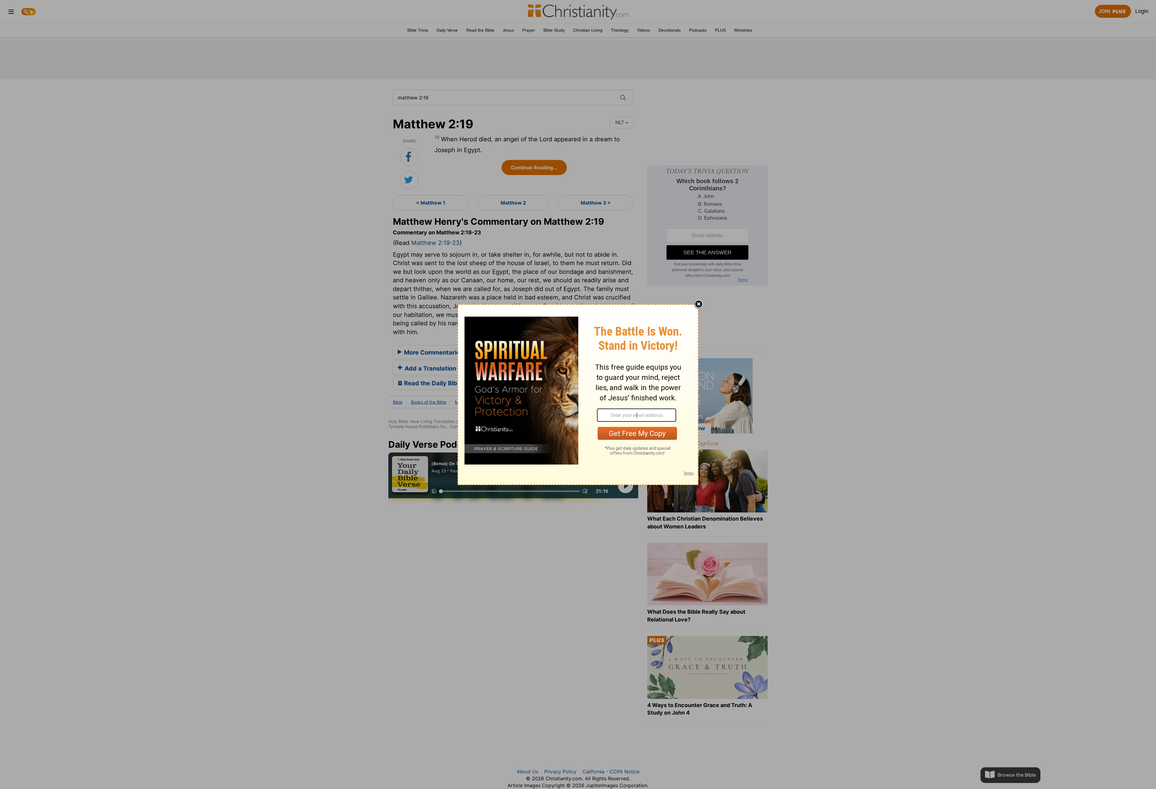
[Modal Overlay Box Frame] (578, 394)
